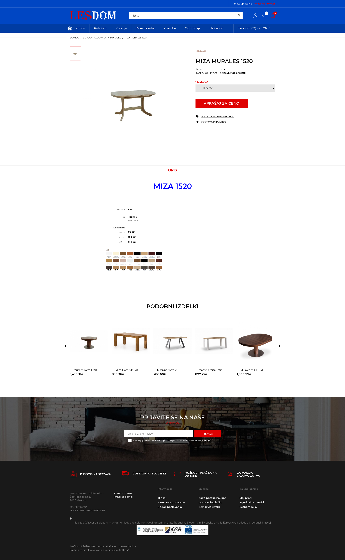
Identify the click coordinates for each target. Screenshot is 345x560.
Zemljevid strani (209, 507)
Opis (172, 170)
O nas (161, 498)
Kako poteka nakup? (212, 498)
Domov (74, 37)
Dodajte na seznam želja (217, 116)
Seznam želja (248, 507)
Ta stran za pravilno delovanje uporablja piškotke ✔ (99, 549)
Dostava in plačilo (213, 122)
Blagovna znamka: (95, 37)
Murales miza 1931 (251, 370)
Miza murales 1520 (136, 37)
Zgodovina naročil (252, 502)
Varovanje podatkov (171, 502)
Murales (115, 37)
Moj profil (246, 498)
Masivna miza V (167, 370)
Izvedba (202, 81)
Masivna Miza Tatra (210, 370)
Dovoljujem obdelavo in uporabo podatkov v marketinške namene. (172, 440)
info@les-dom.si (264, 3)
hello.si (132, 546)
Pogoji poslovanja (170, 507)
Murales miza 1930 (85, 370)
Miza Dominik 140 (126, 370)
